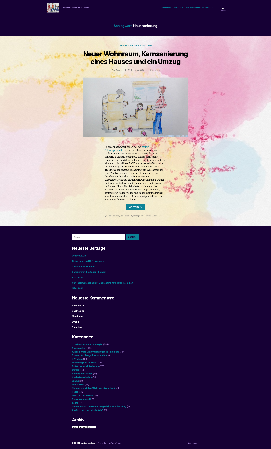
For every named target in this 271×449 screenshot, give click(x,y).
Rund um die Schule (82, 395)
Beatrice (119, 70)
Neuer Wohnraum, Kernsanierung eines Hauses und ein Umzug (135, 58)
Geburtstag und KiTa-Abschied (88, 261)
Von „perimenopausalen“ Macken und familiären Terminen (102, 283)
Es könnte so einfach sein (85, 366)
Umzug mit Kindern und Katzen (145, 216)
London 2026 (79, 255)
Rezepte (76, 392)
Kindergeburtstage (82, 373)
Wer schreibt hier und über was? (200, 8)
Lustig (75, 381)
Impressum (178, 8)
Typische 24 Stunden (83, 266)
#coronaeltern (79, 348)
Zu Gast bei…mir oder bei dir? (87, 410)
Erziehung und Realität (84, 362)
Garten (75, 370)
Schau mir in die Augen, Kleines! (89, 272)
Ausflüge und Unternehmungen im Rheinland (95, 351)
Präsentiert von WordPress (109, 443)
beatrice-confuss (87, 443)
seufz (151, 46)
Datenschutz (165, 8)
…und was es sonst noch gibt (87, 344)
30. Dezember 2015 (136, 70)
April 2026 (77, 277)
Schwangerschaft (81, 399)
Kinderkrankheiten (82, 377)
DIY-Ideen (77, 359)
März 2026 (77, 288)
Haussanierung (113, 216)
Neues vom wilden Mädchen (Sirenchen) (93, 388)
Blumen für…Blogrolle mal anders (89, 355)
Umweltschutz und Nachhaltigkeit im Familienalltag (99, 406)
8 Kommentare (156, 70)
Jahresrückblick (126, 216)
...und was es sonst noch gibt (132, 46)
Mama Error (78, 384)
